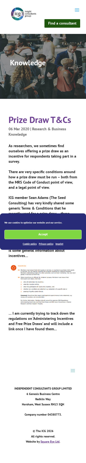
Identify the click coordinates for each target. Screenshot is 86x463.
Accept (43, 234)
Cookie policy (30, 243)
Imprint (59, 243)
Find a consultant (62, 23)
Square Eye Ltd (49, 441)
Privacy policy (46, 243)
